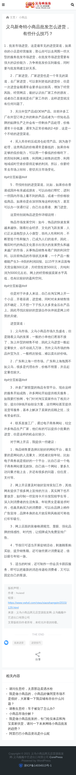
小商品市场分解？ (21, 713)
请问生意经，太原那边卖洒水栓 (31, 688)
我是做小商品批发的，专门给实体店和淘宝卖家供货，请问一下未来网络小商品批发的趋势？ (37, 723)
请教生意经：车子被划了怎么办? (32, 708)
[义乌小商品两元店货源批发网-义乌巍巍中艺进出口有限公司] (37, 4)
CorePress (56, 757)
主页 (12, 17)
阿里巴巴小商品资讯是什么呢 (29, 733)
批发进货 (19, 642)
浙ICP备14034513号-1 (38, 765)
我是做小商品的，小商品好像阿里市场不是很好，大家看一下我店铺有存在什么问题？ (36, 698)
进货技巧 (36, 642)
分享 (38, 659)
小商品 (23, 17)
